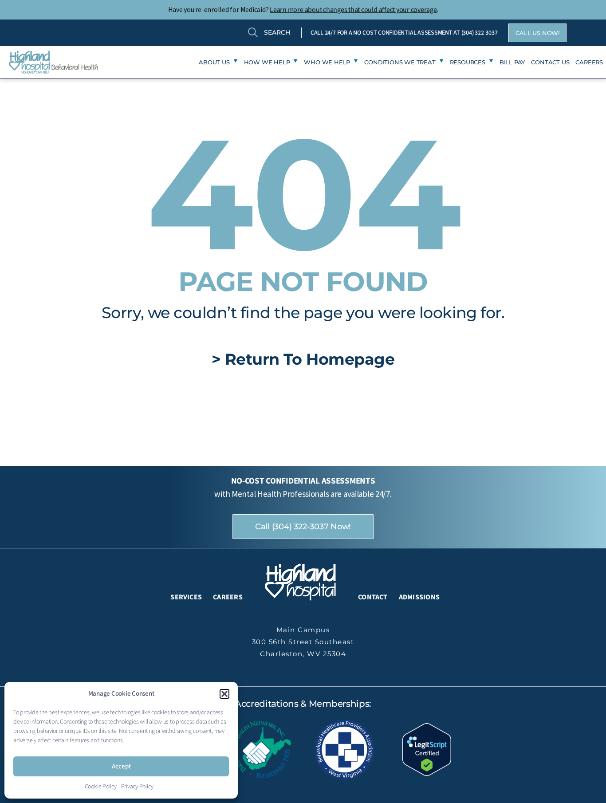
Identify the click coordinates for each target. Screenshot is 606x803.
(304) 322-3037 (479, 32)
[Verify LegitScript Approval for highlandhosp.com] (426, 749)
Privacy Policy (137, 786)
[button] (224, 693)
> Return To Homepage (303, 359)
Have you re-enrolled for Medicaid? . (303, 9)
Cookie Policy (101, 786)
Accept (121, 766)
